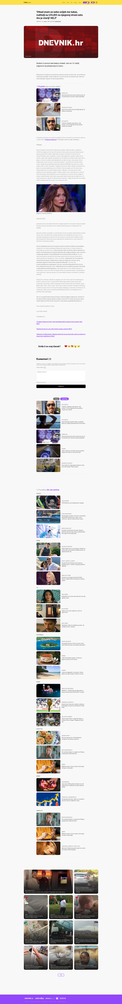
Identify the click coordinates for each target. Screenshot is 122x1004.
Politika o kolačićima (62, 1001)
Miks (68, 2)
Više (61, 975)
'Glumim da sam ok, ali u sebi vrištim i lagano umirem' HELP (54, 329)
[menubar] (96, 2)
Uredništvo (27, 1001)
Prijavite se (61, 386)
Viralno (63, 2)
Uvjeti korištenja (44, 1001)
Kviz (71, 2)
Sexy (80, 2)
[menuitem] (96, 2)
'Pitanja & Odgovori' (51, 139)
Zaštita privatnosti (52, 1001)
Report (75, 2)
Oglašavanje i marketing (35, 1001)
